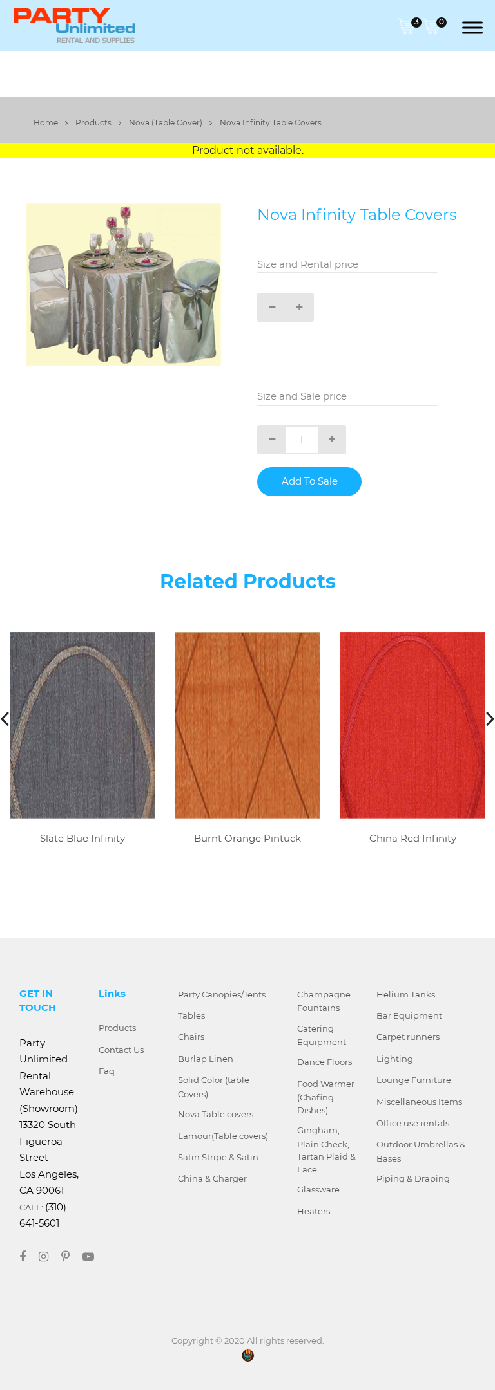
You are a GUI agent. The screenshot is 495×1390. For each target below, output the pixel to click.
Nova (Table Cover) (166, 122)
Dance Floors (324, 1062)
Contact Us (121, 1049)
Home (47, 122)
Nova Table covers (215, 1114)
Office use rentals (412, 1123)
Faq (107, 1071)
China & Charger (212, 1178)
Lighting (394, 1058)
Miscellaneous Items (419, 1102)
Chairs (191, 1037)
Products (94, 122)
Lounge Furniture (413, 1080)
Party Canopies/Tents (222, 994)
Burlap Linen (205, 1058)
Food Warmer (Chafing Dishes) (325, 1097)
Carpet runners (408, 1037)
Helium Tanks (405, 994)
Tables (191, 1015)
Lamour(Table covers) (223, 1136)
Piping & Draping (413, 1178)
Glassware (318, 1189)
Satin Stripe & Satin (218, 1157)
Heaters (313, 1211)
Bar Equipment (409, 1015)
